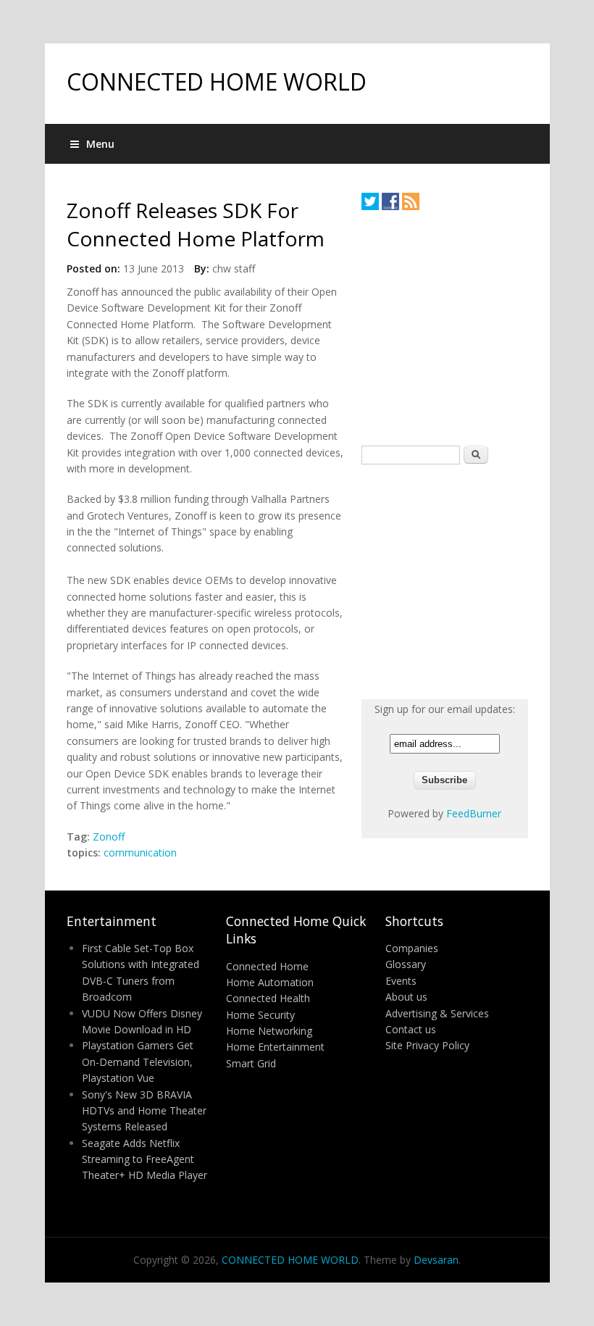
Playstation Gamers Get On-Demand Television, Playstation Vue (137, 1061)
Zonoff (109, 836)
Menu (100, 144)
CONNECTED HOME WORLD (217, 81)
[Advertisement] (470, 327)
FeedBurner (473, 813)
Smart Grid (251, 1063)
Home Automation (270, 982)
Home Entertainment (275, 1047)
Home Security (260, 1015)
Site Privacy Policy (427, 1045)
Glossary (405, 964)
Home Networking (269, 1031)
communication (140, 852)
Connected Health (268, 998)
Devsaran (436, 1260)
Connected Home (267, 966)
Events (401, 981)
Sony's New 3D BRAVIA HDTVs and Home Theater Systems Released (144, 1111)
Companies (411, 948)
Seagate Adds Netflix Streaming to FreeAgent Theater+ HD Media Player (144, 1159)
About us (406, 997)
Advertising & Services (437, 1013)
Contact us (410, 1029)
